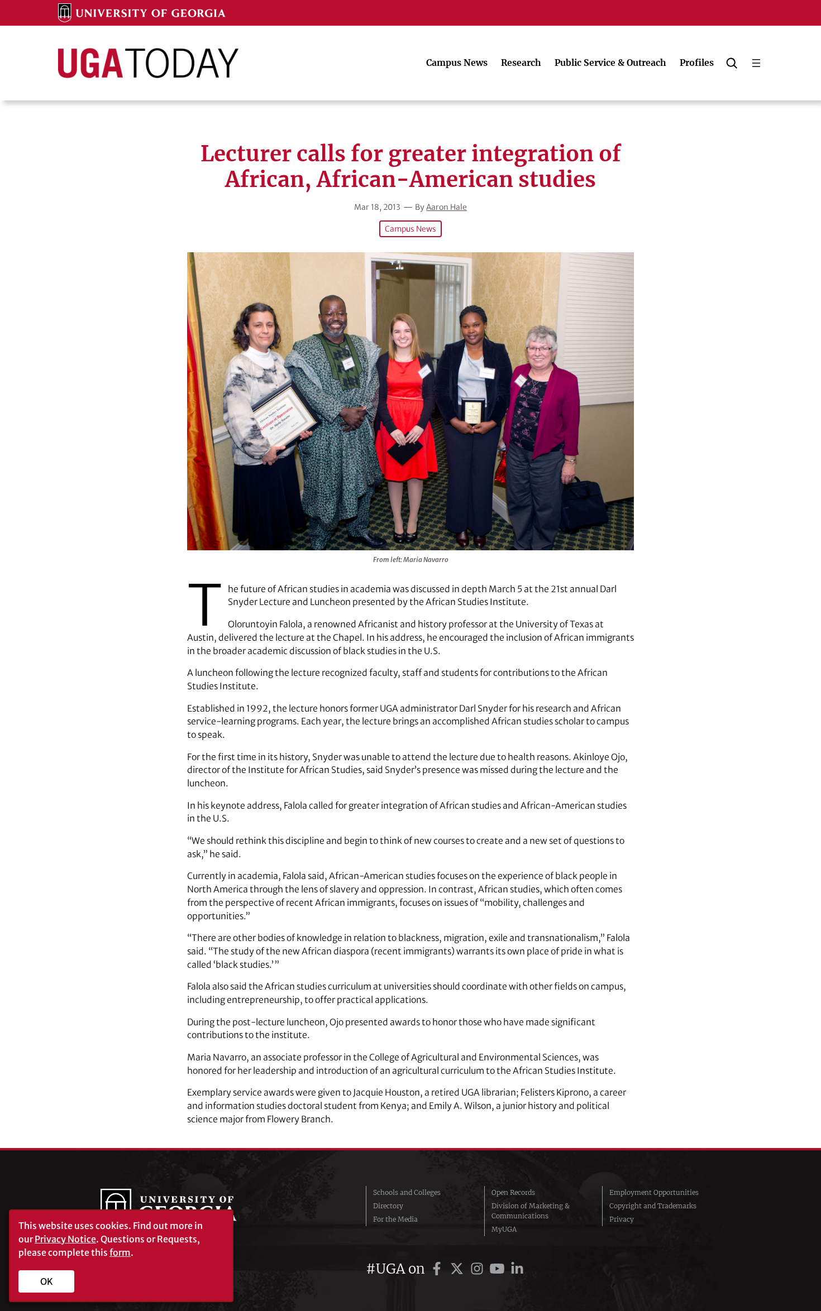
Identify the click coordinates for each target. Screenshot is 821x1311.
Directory (388, 1206)
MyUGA (504, 1229)
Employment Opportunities (654, 1192)
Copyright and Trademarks (652, 1206)
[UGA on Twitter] (458, 1269)
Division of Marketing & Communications (530, 1211)
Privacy (621, 1219)
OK (46, 1281)
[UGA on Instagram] (479, 1269)
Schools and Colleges (407, 1192)
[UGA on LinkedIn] (517, 1269)
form (120, 1252)
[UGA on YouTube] (499, 1269)
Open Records (513, 1192)
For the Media (395, 1219)
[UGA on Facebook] (438, 1269)
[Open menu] (756, 63)
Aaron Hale (446, 207)
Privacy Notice (65, 1239)
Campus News (410, 229)
